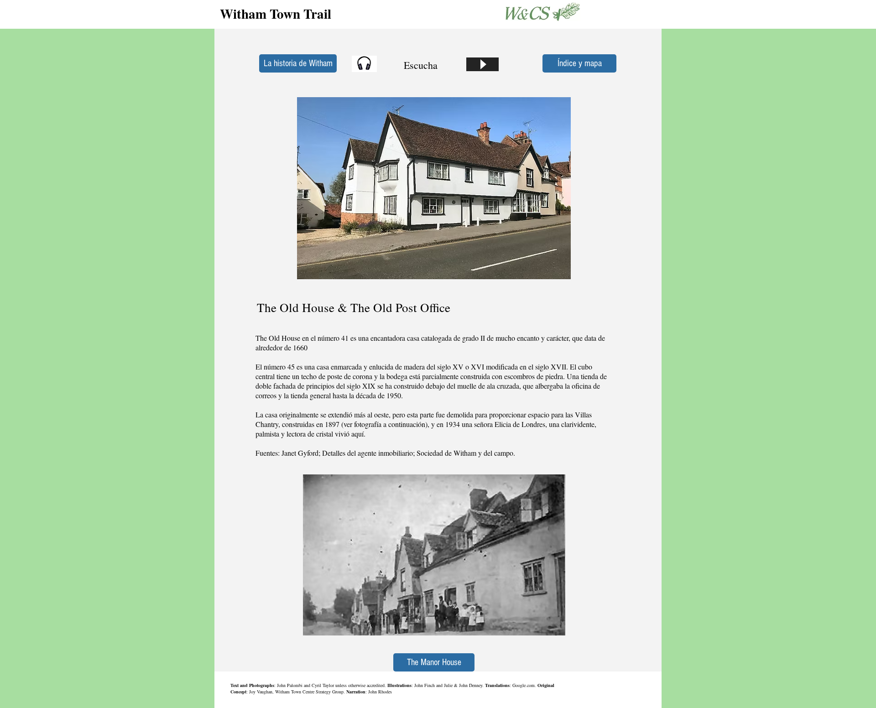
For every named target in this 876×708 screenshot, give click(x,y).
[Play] (482, 64)
